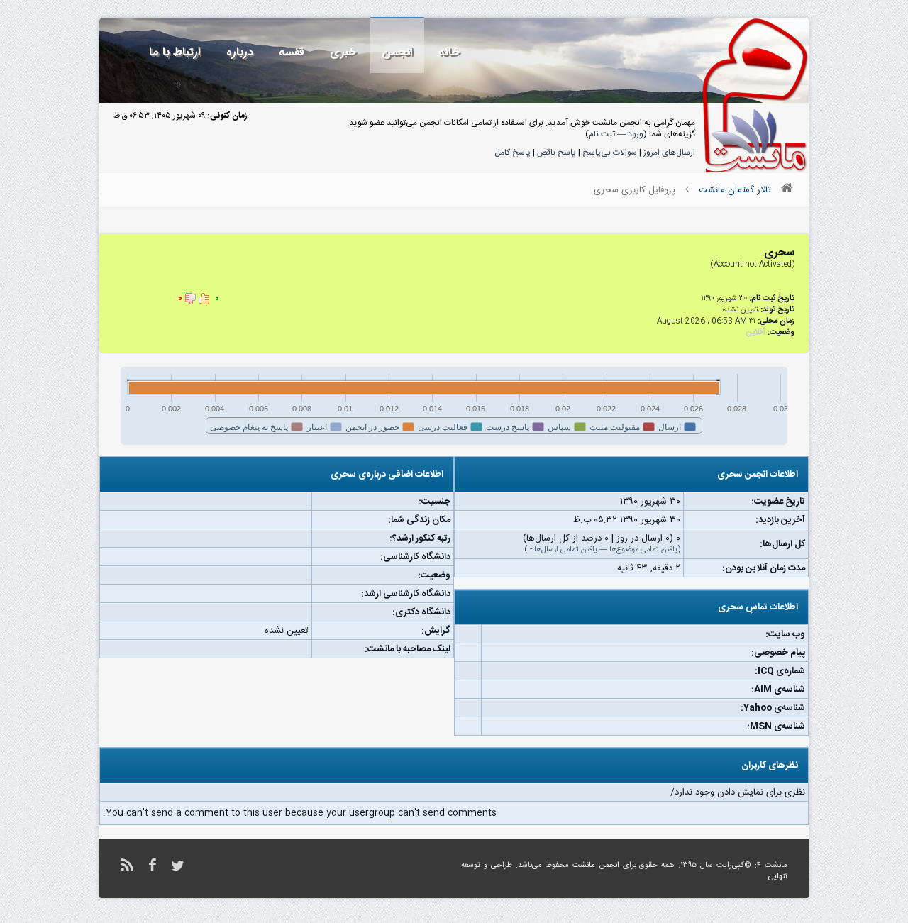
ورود (635, 134)
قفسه (291, 52)
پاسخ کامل (512, 152)
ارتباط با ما (175, 52)
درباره (239, 52)
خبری (343, 52)
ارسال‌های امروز (669, 152)
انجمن (397, 52)
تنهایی (777, 877)
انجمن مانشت (595, 865)
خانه (449, 52)
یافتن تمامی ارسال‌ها (565, 549)
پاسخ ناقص (556, 152)
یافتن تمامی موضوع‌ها (643, 549)
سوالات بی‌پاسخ (609, 152)
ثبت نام (602, 134)
